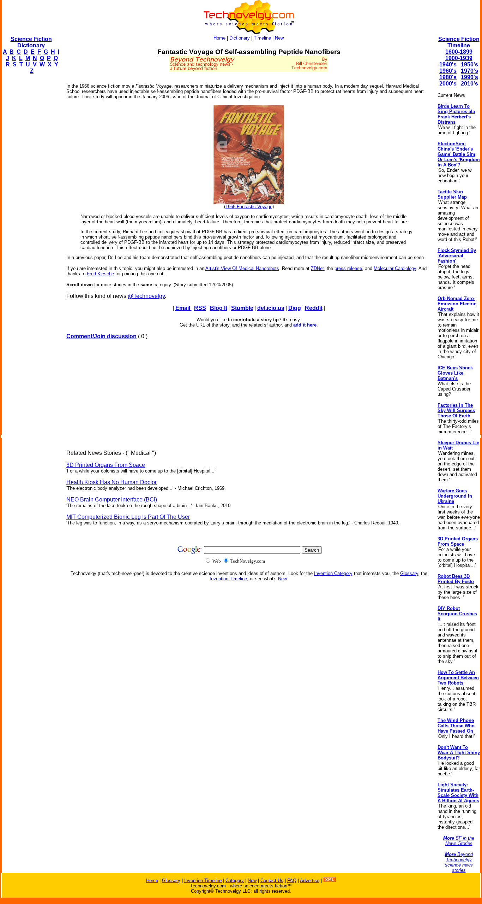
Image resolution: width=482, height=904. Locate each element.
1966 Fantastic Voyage (248, 206)
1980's (448, 77)
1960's (448, 71)
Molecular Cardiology (395, 268)
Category (234, 880)
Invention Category (333, 573)
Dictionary (239, 38)
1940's (448, 64)
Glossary (409, 573)
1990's (469, 77)
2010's (469, 84)
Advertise (309, 880)
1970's (469, 71)
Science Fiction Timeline (459, 42)
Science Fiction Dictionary (31, 42)
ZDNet (317, 268)
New (279, 38)
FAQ (291, 880)
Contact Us (271, 880)
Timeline (262, 38)
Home (219, 38)
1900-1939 (458, 58)
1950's (469, 64)
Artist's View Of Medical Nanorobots (242, 268)
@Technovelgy (146, 296)
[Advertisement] (30, 186)
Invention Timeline (228, 578)
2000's (448, 84)
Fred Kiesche (100, 273)
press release (348, 268)
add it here (305, 325)
